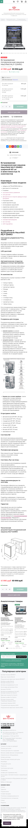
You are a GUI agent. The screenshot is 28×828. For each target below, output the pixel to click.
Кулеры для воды (5, 757)
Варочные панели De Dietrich (9, 695)
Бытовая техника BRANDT (8, 674)
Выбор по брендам (10, 139)
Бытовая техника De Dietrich (9, 693)
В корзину (20, 106)
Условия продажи (6, 793)
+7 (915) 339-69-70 (7, 724)
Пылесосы (4, 766)
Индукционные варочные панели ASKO (12, 707)
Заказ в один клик (14, 112)
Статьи (3, 800)
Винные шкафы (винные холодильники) (12, 753)
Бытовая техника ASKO (7, 699)
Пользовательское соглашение (9, 798)
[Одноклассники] (10, 146)
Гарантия (3, 789)
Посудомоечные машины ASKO (9, 705)
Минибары (4, 761)
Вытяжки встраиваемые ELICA (9, 685)
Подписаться (21, 657)
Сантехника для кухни (7, 768)
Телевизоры (4, 770)
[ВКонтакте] (7, 146)
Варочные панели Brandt (8, 677)
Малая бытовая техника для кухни (10, 759)
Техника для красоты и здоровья (10, 750)
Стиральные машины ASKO (8, 701)
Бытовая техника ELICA (7, 682)
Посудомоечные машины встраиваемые (17, 140)
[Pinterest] (13, 146)
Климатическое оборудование (9, 755)
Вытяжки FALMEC (6, 689)
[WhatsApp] (18, 146)
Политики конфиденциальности (13, 660)
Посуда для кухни (6, 764)
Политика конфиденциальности (10, 796)
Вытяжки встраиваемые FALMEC (10, 691)
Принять (7, 823)
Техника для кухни (11, 137)
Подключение (5, 791)
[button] (1, 53)
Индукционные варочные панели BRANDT (13, 679)
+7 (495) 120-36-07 (7, 725)
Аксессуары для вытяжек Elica (9, 687)
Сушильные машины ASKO (8, 703)
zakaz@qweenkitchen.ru (9, 730)
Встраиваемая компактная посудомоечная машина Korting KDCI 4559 (20, 620)
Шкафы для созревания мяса (9, 772)
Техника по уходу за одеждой (9, 746)
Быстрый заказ (10, 643)
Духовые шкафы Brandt (7, 681)
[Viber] (15, 146)
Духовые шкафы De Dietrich (8, 697)
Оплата (3, 787)
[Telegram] (20, 146)
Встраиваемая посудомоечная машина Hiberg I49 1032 (7, 619)
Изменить (15, 79)
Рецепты (3, 802)
